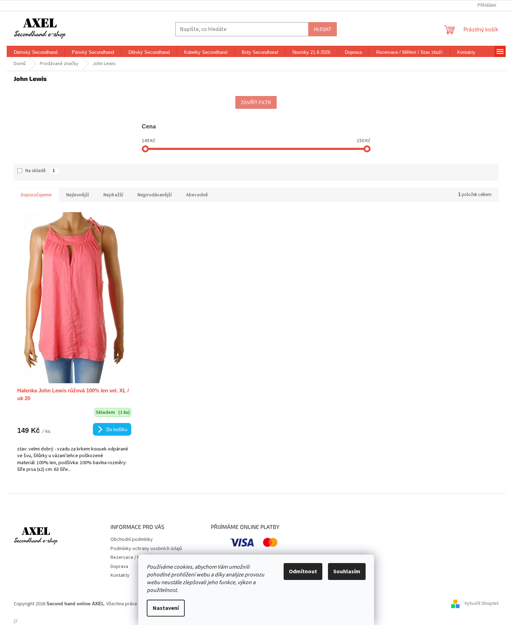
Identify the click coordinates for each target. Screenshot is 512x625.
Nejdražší (113, 194)
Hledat (322, 29)
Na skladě (40, 170)
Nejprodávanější (155, 194)
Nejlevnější (77, 194)
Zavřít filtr (256, 102)
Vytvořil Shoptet (481, 603)
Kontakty (119, 575)
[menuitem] (35, 52)
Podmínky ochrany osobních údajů (146, 548)
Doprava (119, 566)
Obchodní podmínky (131, 539)
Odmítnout (303, 571)
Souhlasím (346, 571)
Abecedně (197, 194)
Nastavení (166, 608)
